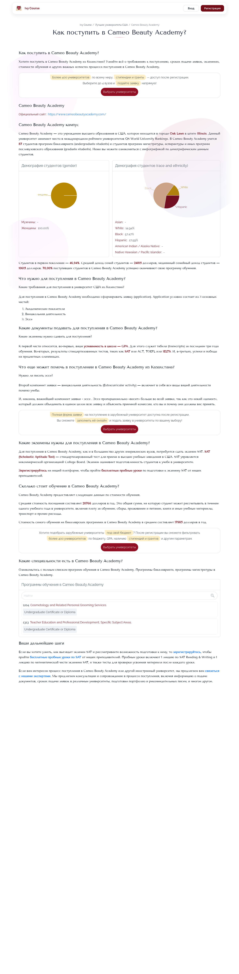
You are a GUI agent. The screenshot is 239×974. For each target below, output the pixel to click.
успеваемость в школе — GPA (106, 346)
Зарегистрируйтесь (33, 470)
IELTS (167, 351)
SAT (127, 351)
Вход (191, 8)
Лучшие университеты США (111, 24)
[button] (119, 92)
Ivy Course (86, 24)
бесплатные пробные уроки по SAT (55, 657)
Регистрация (212, 8)
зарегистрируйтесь (187, 652)
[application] (64, 195)
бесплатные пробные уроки (121, 470)
